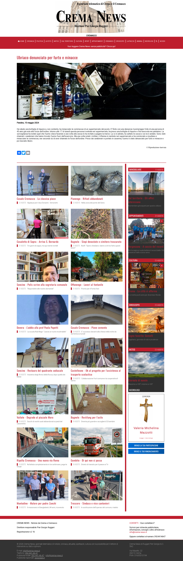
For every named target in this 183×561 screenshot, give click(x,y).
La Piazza (130, 41)
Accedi (162, 41)
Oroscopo (120, 41)
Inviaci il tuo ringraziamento (146, 451)
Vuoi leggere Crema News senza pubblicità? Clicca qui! (91, 46)
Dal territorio (67, 41)
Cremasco (109, 41)
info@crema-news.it (138, 532)
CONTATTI (133, 523)
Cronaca (30, 41)
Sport (87, 41)
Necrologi (149, 41)
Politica (39, 41)
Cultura (79, 41)
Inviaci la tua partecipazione (146, 445)
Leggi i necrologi (146, 438)
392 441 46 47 (31, 553)
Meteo (56, 41)
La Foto (48, 41)
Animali (139, 41)
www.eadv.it (40, 558)
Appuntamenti (97, 41)
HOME (22, 41)
